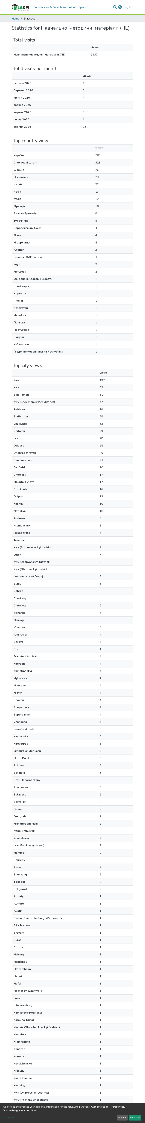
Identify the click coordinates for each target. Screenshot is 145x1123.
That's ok (135, 1117)
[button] (120, 7)
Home (15, 19)
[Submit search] (115, 7)
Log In (127, 7)
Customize (8, 1117)
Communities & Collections (50, 7)
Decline (122, 1117)
